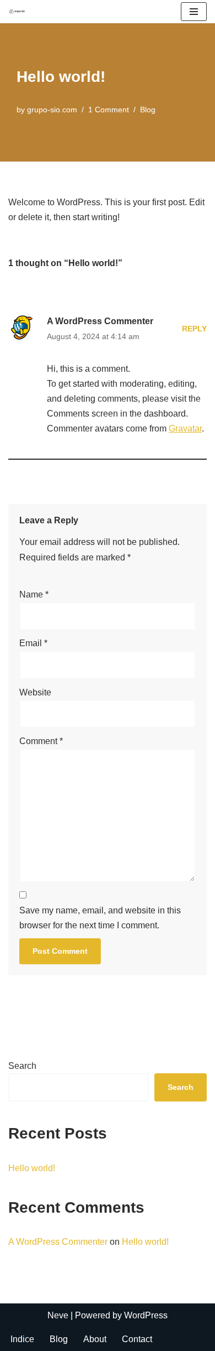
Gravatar (185, 428)
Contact (137, 1339)
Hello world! (31, 1168)
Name (34, 594)
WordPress (146, 1315)
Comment (41, 741)
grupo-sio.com (52, 109)
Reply (194, 328)
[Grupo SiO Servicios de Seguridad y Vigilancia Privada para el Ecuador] (17, 11)
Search (22, 1066)
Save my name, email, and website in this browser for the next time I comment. (100, 918)
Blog (147, 109)
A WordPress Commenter (100, 321)
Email (33, 643)
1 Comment (108, 109)
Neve (57, 1315)
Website (35, 692)
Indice (22, 1339)
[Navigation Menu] (194, 11)
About (94, 1339)
